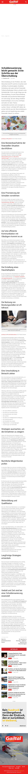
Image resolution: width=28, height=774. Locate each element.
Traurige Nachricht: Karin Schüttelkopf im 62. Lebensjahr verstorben (17, 655)
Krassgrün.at (20, 770)
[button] (2, 2)
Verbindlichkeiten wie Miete (7, 202)
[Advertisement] (14, 19)
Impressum (19, 772)
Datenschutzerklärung (11, 772)
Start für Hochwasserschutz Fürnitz (6, 641)
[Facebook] (12, 759)
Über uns (11, 768)
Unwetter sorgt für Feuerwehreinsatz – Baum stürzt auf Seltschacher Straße (17, 662)
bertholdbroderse (12, 334)
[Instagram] (16, 759)
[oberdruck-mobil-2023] (14, 727)
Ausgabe (18, 766)
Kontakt (17, 768)
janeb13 (10, 138)
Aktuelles (14, 649)
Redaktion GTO (6, 78)
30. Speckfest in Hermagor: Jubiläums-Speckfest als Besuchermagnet (21, 641)
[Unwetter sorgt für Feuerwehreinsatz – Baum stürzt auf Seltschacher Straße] (4, 663)
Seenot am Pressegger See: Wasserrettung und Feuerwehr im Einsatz (16, 678)
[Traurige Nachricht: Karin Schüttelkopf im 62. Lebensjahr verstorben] (4, 655)
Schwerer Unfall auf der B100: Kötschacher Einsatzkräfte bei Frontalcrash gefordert (16, 694)
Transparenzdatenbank (8, 766)
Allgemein (7, 36)
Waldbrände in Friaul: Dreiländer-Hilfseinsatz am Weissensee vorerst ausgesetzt (17, 686)
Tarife (23, 766)
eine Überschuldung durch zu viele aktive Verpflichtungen (11, 156)
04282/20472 (16, 750)
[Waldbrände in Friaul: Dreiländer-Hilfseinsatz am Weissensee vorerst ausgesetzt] (4, 687)
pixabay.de (4, 138)
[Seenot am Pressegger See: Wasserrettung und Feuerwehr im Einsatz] (4, 679)
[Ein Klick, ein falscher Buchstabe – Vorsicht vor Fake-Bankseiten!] (4, 671)
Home (2, 36)
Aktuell (10, 658)
